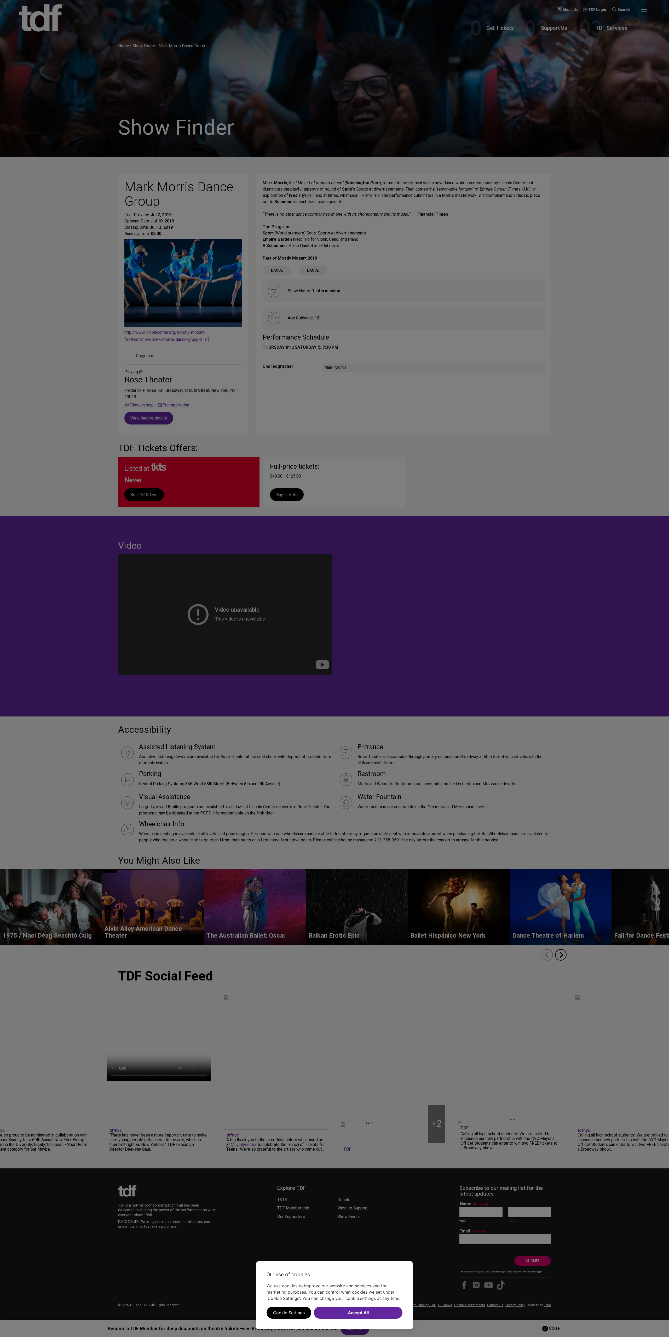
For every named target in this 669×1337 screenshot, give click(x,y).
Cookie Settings (289, 1312)
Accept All (358, 1312)
